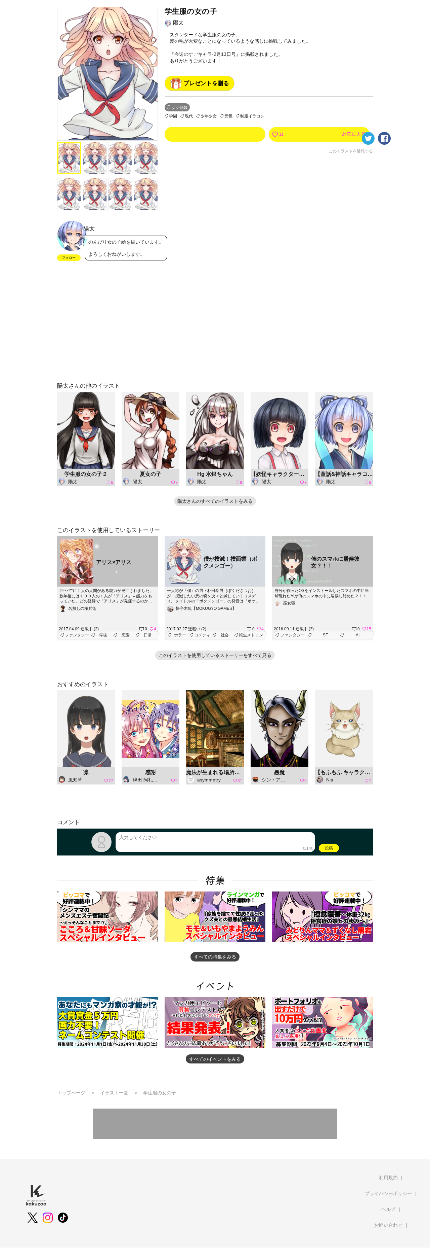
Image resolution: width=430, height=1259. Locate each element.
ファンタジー (77, 635)
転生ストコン (251, 635)
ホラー (180, 635)
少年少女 (209, 116)
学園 (173, 116)
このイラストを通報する (351, 151)
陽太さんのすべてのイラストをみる (215, 501)
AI (357, 635)
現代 (189, 116)
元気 (228, 116)
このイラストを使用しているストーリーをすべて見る (215, 655)
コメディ (202, 635)
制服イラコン (252, 116)
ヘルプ (388, 1209)
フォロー (69, 257)
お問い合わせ (388, 1225)
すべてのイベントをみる (215, 1059)
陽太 (178, 23)
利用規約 (388, 1177)
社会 (225, 635)
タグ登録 (179, 107)
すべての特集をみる (215, 956)
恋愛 (126, 635)
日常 (148, 635)
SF (325, 635)
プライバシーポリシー (388, 1193)
